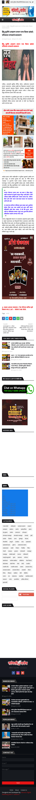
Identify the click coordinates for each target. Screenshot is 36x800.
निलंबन (17, 548)
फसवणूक (5, 554)
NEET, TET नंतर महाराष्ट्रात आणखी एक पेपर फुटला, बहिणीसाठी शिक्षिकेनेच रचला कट (22, 356)
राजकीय (28, 563)
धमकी (12, 548)
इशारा (30, 529)
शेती (21, 573)
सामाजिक (21, 576)
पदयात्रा (10, 551)
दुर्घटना (14, 545)
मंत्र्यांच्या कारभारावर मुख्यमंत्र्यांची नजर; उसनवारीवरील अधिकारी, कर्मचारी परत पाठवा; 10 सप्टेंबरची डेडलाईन (22, 702)
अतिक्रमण (13, 526)
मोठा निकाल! (29, 560)
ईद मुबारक (5, 532)
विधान (29, 570)
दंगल (23, 542)
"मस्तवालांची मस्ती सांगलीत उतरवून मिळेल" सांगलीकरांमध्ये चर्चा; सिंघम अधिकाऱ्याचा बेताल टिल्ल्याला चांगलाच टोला (21, 735)
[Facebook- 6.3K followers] (10, 599)
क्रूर (15, 538)
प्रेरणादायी (22, 551)
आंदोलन (11, 529)
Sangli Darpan (7, 39)
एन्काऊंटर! (17, 532)
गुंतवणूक (20, 538)
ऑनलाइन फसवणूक (7, 535)
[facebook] (13, 672)
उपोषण (11, 532)
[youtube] (26, 594)
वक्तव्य (21, 567)
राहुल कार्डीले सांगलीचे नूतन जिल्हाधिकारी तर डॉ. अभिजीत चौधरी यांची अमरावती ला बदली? (22, 725)
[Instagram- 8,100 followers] (10, 594)
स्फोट (10, 579)
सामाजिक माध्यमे (29, 576)
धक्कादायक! (5, 548)
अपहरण (29, 526)
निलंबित (23, 548)
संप (9, 576)
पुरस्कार (16, 551)
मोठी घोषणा (5, 563)
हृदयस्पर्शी (5, 582)
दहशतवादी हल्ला (6, 545)
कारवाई (26, 535)
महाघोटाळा (5, 560)
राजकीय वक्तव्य (14, 567)
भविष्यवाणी (25, 554)
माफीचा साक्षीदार (13, 560)
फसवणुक (29, 551)
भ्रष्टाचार (20, 557)
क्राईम (7, 26)
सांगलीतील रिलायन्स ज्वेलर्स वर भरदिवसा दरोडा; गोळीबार (22, 744)
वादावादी (24, 570)
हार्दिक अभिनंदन (24, 579)
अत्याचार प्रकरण (21, 526)
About (17, 790)
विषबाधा (9, 573)
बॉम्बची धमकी (12, 554)
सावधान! (5, 579)
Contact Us (24, 790)
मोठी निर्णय (12, 563)
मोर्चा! (23, 563)
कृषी (31, 535)
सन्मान (4, 576)
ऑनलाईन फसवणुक (18, 535)
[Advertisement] (18, 452)
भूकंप (14, 557)
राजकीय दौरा (5, 567)
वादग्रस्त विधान (16, 570)
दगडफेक (17, 542)
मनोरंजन (26, 557)
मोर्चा (18, 563)
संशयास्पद (14, 576)
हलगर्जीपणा (16, 579)
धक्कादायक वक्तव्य (22, 545)
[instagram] (18, 672)
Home (4, 26)
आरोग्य (17, 529)
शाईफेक (15, 573)
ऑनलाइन (24, 532)
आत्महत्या (5, 529)
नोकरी (4, 551)
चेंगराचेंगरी (5, 542)
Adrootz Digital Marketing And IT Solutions (16, 793)
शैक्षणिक (26, 573)
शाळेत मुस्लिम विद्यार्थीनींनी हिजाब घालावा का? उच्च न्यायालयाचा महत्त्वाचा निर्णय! (21, 711)
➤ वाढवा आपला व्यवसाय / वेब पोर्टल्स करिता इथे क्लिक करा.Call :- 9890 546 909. (17, 308)
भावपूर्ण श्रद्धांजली (6, 557)
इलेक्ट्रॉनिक (23, 529)
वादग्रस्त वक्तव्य (6, 570)
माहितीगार (22, 560)
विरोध (4, 573)
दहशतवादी (28, 542)
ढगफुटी (11, 542)
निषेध (28, 548)
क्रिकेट (10, 538)
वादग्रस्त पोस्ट (29, 567)
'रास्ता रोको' (5, 526)
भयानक (19, 554)
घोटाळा (26, 538)
